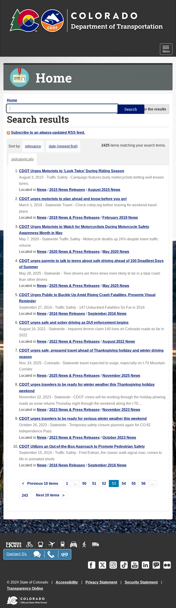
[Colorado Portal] (28, 599)
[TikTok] (123, 565)
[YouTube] (134, 565)
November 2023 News (121, 410)
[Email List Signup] (156, 565)
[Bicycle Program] (29, 544)
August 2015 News (104, 190)
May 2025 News (115, 286)
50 (84, 483)
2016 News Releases (67, 314)
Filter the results (152, 109)
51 (94, 483)
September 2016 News (107, 314)
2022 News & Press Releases (74, 341)
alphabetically (22, 159)
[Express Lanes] (13, 544)
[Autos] (73, 544)
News (42, 190)
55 (134, 483)
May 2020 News (115, 252)
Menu (167, 49)
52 (104, 483)
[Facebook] (91, 565)
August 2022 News (118, 341)
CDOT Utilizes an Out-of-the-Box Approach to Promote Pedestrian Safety (82, 446)
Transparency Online (25, 588)
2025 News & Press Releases (74, 286)
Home (12, 100)
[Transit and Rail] (40, 544)
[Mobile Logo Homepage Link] (86, 21)
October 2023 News (119, 437)
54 (124, 483)
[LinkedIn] (145, 565)
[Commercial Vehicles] (95, 544)
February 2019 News (120, 218)
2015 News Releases (67, 190)
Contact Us (16, 553)
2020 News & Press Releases (74, 252)
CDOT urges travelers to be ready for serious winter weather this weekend (83, 419)
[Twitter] (102, 565)
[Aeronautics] (51, 544)
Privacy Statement (101, 582)
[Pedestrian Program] (84, 544)
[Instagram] (113, 565)
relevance (33, 146)
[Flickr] (167, 565)
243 (25, 495)
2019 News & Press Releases (74, 218)
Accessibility (67, 582)
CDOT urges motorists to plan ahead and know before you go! (73, 199)
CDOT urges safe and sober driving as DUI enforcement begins (74, 322)
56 (143, 483)
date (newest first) (63, 146)
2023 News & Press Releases (74, 410)
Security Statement (141, 582)
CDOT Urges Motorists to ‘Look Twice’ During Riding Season (71, 171)
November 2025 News (121, 376)
